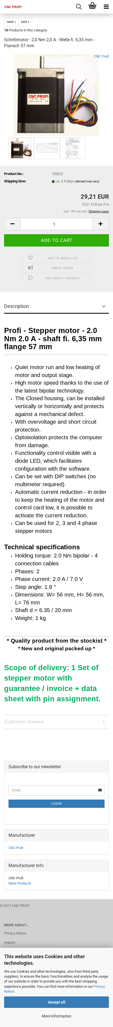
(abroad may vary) (87, 181)
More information (56, 1016)
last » (25, 22)
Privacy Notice (15, 933)
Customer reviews (24, 722)
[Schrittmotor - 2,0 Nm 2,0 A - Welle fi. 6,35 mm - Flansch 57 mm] (56, 95)
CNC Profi (101, 56)
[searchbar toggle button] (79, 7)
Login (56, 804)
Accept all (56, 1002)
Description (16, 306)
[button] (12, 224)
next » (11, 22)
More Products (20, 883)
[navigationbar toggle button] (106, 7)
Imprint (9, 942)
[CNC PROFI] (11, 7)
